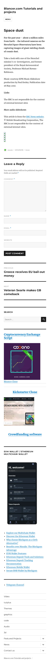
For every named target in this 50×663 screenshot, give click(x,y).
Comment (9, 179)
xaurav (10, 150)
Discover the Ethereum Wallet (20, 536)
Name (7, 216)
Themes (8, 608)
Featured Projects (12, 638)
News (6, 644)
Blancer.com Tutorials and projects (17, 658)
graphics (8, 614)
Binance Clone (11, 381)
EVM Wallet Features (16, 553)
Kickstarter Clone (25, 392)
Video (6, 596)
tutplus (7, 602)
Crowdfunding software (25, 434)
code (6, 620)
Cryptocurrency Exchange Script (22, 336)
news (27, 150)
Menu (8, 19)
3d (5, 632)
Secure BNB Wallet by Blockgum (21, 570)
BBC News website (35, 116)
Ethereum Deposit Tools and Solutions (24, 557)
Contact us (9, 650)
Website (8, 240)
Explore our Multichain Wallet (20, 533)
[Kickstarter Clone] (25, 411)
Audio (7, 626)
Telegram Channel (15, 585)
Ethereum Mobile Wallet (18, 567)
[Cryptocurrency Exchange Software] (25, 361)
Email (7, 228)
